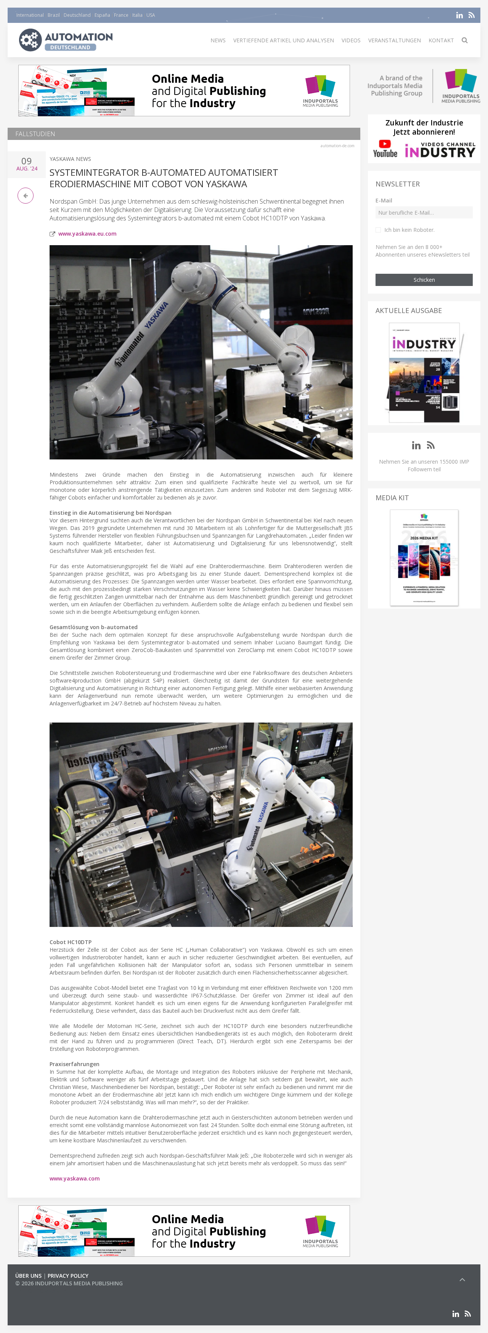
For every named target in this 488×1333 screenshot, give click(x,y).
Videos (351, 40)
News (218, 40)
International (30, 15)
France (121, 15)
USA (150, 15)
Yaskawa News (70, 158)
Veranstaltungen (394, 40)
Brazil (54, 15)
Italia (137, 15)
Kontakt (441, 40)
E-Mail (384, 200)
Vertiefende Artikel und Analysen (283, 40)
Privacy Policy (68, 1275)
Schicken (424, 279)
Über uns (28, 1275)
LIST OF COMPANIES (41, 1290)
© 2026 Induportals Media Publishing (69, 1283)
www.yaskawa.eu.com (87, 233)
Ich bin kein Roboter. (409, 229)
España (102, 15)
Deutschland (77, 15)
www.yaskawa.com (75, 1178)
